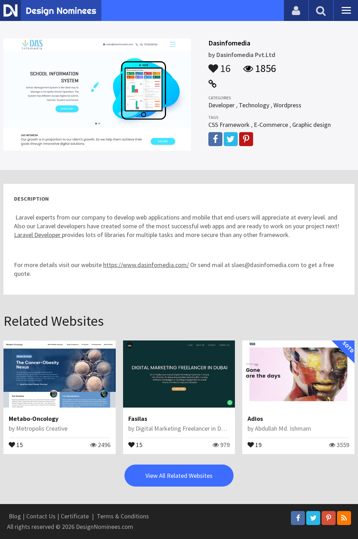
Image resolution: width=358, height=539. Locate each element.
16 (224, 65)
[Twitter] (313, 518)
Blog (15, 516)
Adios (255, 419)
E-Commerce (271, 125)
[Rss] (344, 518)
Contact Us (41, 516)
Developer (221, 105)
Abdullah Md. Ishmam (283, 428)
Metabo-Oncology (33, 419)
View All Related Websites (179, 476)
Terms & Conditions (123, 516)
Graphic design (311, 125)
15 (19, 444)
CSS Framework (229, 125)
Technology (254, 105)
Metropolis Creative (41, 428)
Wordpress (287, 105)
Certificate (75, 516)
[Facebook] (298, 518)
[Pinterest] (329, 518)
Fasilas (137, 419)
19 (258, 444)
